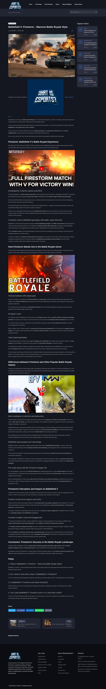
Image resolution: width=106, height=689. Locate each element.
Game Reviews (49, 4)
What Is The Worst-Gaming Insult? (86, 661)
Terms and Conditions (63, 673)
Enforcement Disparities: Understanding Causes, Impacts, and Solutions (90, 69)
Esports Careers (42, 670)
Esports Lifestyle (42, 667)
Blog (39, 673)
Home (30, 4)
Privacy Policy (61, 670)
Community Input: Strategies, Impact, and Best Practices (90, 82)
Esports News (78, 4)
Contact (60, 667)
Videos (57, 4)
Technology (38, 4)
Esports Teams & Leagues (44, 664)
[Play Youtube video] (41, 168)
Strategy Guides (87, 40)
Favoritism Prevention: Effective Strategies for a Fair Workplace (90, 57)
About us (60, 656)
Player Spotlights (67, 4)
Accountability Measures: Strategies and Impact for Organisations (90, 44)
